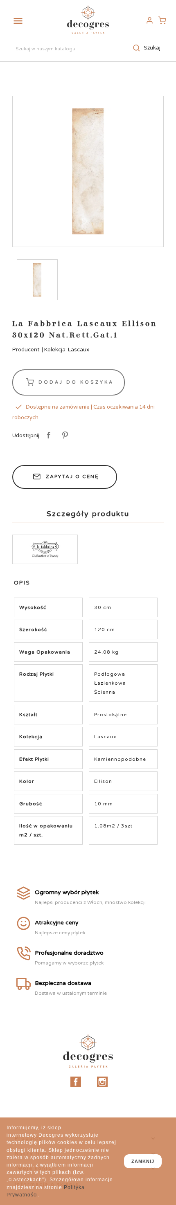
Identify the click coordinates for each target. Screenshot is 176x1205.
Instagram (102, 1082)
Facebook (75, 1082)
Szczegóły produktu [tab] (88, 513)
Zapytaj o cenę (72, 476)
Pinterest (63, 435)
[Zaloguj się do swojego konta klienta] (149, 20)
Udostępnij (47, 435)
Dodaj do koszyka (75, 381)
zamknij (142, 1161)
